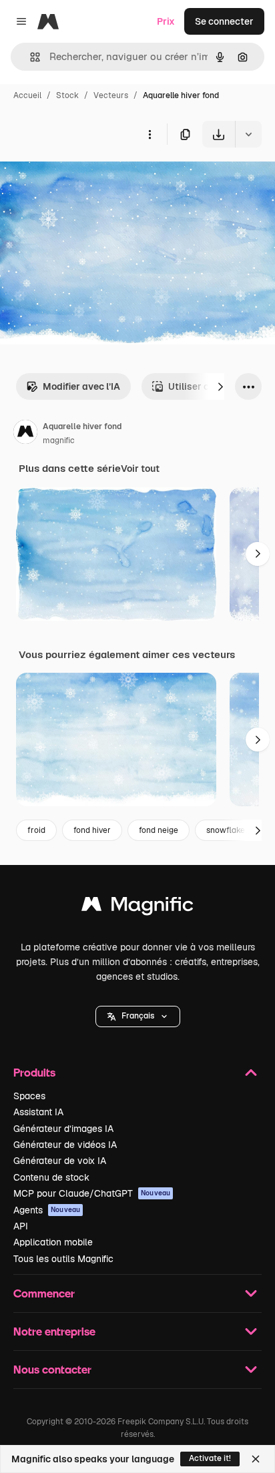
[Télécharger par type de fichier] (248, 134)
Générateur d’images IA (63, 1129)
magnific (59, 440)
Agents (46, 1210)
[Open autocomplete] (29, 57)
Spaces (29, 1096)
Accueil (27, 95)
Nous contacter (52, 1369)
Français (137, 1015)
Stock (67, 95)
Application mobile (53, 1242)
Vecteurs (110, 95)
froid (36, 830)
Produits (34, 1072)
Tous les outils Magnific (63, 1259)
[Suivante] (220, 386)
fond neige (158, 830)
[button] (137, 1016)
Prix (166, 21)
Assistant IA (38, 1112)
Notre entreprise (54, 1331)
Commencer (44, 1293)
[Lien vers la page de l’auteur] (25, 434)
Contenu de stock (51, 1177)
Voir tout (140, 469)
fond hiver (92, 830)
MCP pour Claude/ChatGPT (91, 1193)
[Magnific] (137, 907)
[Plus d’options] (149, 134)
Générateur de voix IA (59, 1161)
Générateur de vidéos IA (65, 1145)
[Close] (256, 1459)
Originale (88, 178)
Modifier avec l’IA (81, 386)
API (20, 1226)
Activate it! (210, 1458)
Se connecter (224, 21)
